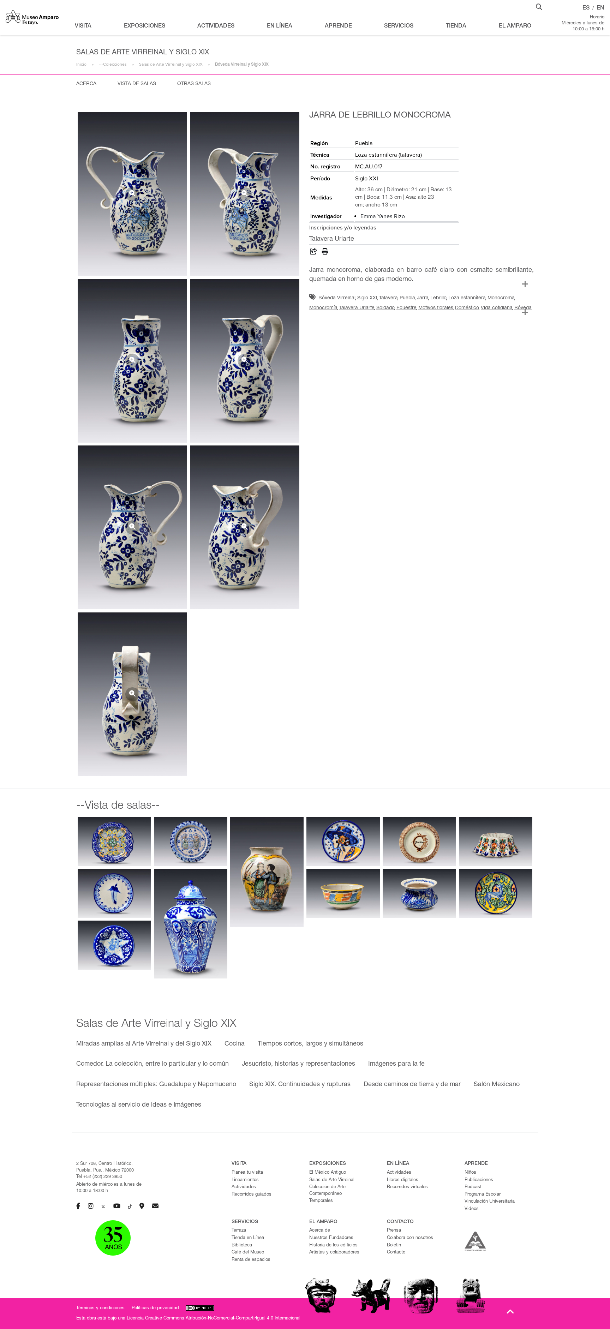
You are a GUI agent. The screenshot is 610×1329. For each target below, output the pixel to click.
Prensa (394, 1230)
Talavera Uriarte (357, 308)
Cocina (235, 1044)
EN (600, 8)
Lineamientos (245, 1180)
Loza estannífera (467, 298)
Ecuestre (406, 308)
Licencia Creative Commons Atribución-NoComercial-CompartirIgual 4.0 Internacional (213, 1318)
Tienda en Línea (248, 1238)
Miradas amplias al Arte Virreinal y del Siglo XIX (143, 1044)
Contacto (396, 1252)
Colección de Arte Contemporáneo (327, 1190)
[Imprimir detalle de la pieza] (325, 253)
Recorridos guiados (251, 1194)
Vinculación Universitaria (490, 1201)
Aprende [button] (338, 26)
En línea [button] (279, 26)
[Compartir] (313, 253)
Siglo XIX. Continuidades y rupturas (300, 1085)
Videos (472, 1209)
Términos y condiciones (100, 1308)
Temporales (321, 1201)
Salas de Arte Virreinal (331, 1180)
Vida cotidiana (497, 308)
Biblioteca (242, 1245)
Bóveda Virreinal (336, 298)
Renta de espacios (251, 1260)
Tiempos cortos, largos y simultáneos (310, 1044)
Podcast (473, 1187)
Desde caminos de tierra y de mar (412, 1085)
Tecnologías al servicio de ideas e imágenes (138, 1105)
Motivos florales (435, 308)
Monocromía (323, 308)
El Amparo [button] (515, 26)
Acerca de (319, 1230)
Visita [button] (83, 26)
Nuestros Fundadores (331, 1238)
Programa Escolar (483, 1194)
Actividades (244, 1187)
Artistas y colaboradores (334, 1252)
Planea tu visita (247, 1173)
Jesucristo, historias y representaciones (298, 1064)
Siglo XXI (367, 298)
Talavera (388, 298)
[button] (539, 6)
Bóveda (523, 308)
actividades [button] (215, 26)
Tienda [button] (456, 26)
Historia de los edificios (333, 1245)
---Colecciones (113, 64)
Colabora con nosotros (410, 1238)
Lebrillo (438, 298)
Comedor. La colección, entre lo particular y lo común (152, 1064)
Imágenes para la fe (396, 1064)
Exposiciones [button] (144, 26)
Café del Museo (248, 1252)
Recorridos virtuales (407, 1187)
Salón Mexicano (497, 1085)
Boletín (394, 1245)
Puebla (407, 298)
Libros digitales (402, 1180)
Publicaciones (479, 1180)
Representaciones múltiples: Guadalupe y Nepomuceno (156, 1085)
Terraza (239, 1230)
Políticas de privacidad (155, 1308)
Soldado (385, 308)
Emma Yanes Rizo (382, 216)
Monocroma (501, 298)
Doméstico (467, 308)
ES (586, 8)
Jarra (423, 298)
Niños (470, 1173)
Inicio (81, 64)
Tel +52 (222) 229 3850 (99, 1177)
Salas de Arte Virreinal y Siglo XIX (171, 64)
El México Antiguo (327, 1173)
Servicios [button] (398, 26)
